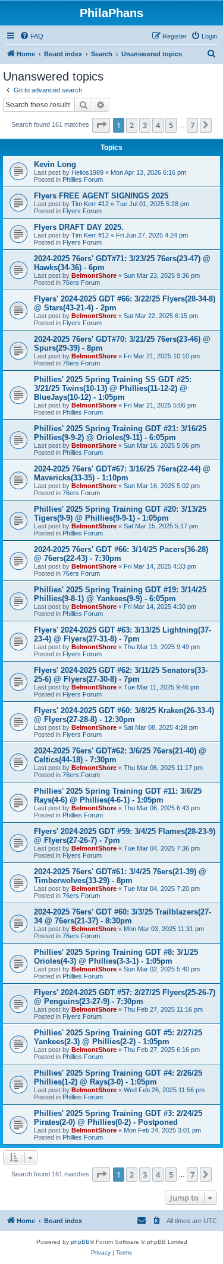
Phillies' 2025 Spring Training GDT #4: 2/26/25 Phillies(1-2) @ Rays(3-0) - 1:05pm (118, 1077)
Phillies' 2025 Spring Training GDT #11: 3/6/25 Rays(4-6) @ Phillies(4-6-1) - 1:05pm (118, 795)
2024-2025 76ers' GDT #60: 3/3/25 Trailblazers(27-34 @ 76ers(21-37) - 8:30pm (122, 916)
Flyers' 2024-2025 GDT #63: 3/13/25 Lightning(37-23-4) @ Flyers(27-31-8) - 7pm (122, 634)
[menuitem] (31, 36)
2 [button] (132, 125)
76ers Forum (81, 282)
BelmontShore (94, 275)
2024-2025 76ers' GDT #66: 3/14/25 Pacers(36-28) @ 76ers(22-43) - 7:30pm (121, 554)
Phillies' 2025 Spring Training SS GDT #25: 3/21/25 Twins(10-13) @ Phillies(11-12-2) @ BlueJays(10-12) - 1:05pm (112, 388)
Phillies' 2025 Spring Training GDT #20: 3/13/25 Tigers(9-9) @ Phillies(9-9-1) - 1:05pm (120, 513)
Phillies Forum (82, 179)
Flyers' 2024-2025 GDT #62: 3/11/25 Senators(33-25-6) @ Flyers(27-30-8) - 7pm (121, 675)
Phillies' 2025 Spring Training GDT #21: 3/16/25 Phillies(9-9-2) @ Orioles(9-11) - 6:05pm (120, 433)
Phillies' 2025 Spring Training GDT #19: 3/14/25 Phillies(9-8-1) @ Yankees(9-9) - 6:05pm (120, 594)
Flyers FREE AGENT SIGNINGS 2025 (101, 195)
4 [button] (158, 125)
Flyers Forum (82, 210)
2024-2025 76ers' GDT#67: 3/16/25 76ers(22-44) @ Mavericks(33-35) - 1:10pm (122, 473)
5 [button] (171, 125)
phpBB (80, 1242)
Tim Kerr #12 (90, 203)
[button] (101, 125)
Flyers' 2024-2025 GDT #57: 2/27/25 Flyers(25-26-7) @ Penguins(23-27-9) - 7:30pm (124, 997)
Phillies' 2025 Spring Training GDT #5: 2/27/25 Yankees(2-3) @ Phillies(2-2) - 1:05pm (118, 1037)
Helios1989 (87, 172)
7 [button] (192, 125)
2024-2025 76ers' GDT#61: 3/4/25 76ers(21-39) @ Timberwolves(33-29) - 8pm (120, 876)
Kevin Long (55, 164)
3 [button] (145, 125)
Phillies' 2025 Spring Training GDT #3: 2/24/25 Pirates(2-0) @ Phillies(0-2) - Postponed (118, 1118)
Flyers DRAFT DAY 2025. (79, 227)
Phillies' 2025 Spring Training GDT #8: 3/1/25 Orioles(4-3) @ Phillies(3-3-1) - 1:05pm (116, 956)
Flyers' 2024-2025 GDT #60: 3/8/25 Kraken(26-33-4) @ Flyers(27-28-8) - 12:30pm (124, 715)
